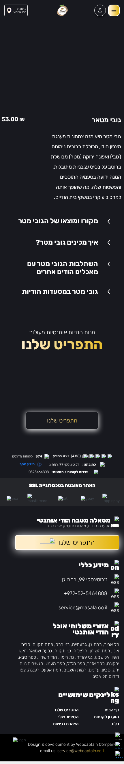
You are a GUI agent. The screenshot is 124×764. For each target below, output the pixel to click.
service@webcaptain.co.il (80, 750)
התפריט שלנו (66, 710)
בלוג (115, 723)
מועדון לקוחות (106, 716)
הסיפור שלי (68, 716)
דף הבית (111, 710)
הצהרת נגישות (65, 723)
